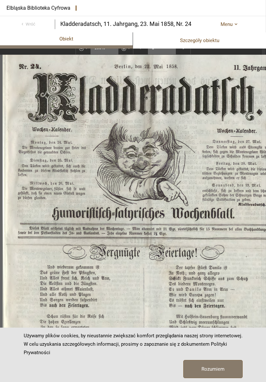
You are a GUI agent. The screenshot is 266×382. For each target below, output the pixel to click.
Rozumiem (212, 369)
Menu (227, 24)
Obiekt (66, 39)
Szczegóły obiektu (199, 40)
